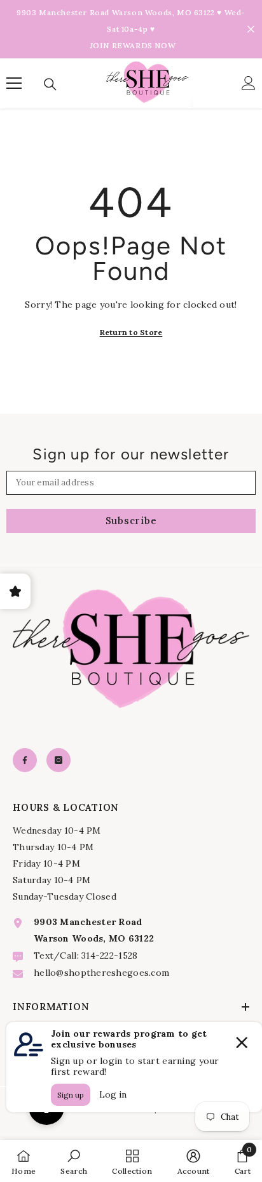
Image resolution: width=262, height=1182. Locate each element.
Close (251, 29)
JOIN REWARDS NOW (133, 45)
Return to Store (131, 332)
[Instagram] (58, 760)
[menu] (14, 83)
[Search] (50, 84)
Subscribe (131, 521)
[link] (73, 1161)
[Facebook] (25, 760)
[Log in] (249, 83)
